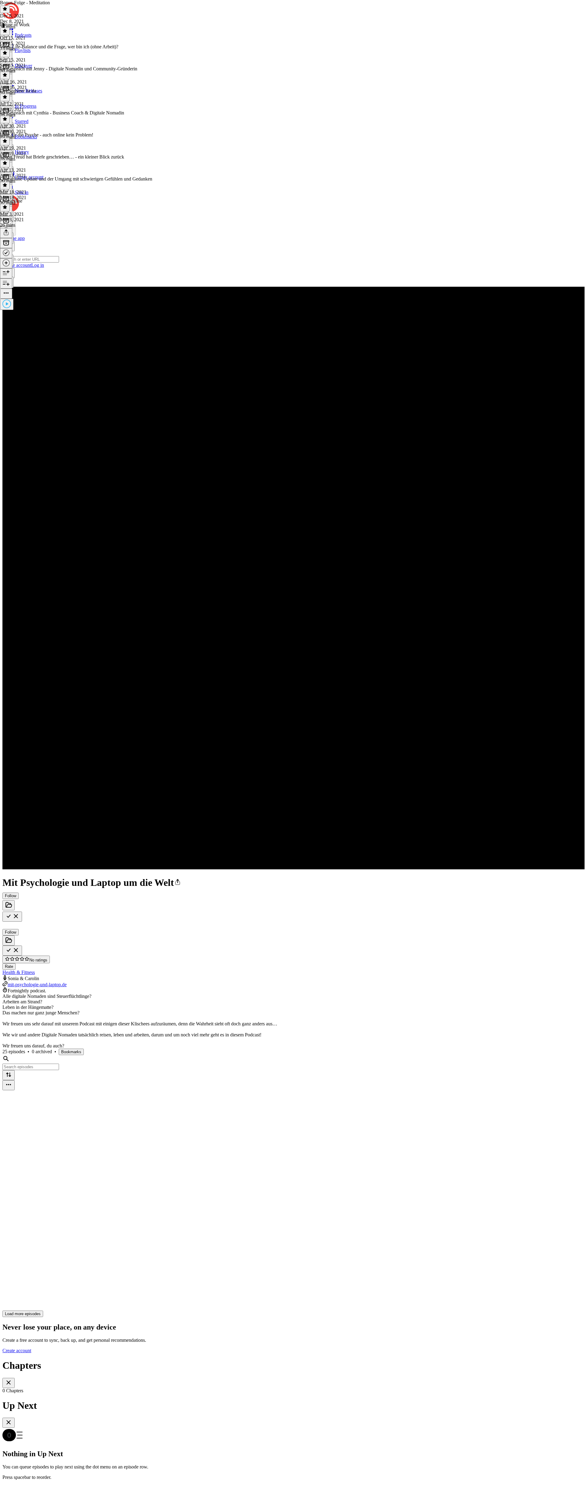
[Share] (6, 233)
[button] (177, 882)
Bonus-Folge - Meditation (25, 2)
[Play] (6, 304)
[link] (293, 254)
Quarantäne (11, 200)
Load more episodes (23, 1314)
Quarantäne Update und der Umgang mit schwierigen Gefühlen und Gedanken (76, 178)
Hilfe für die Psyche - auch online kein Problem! (46, 134)
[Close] (8, 1383)
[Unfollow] (12, 917)
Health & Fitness (18, 972)
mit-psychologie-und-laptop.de (37, 984)
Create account (16, 1350)
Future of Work (15, 24)
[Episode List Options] (8, 1085)
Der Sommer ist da (18, 90)
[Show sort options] (8, 1075)
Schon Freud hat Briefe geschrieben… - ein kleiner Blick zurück (62, 156)
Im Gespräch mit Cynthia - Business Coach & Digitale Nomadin (62, 112)
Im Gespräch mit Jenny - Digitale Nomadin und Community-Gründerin (68, 68)
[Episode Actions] (6, 294)
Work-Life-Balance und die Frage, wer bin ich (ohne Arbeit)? (59, 46)
